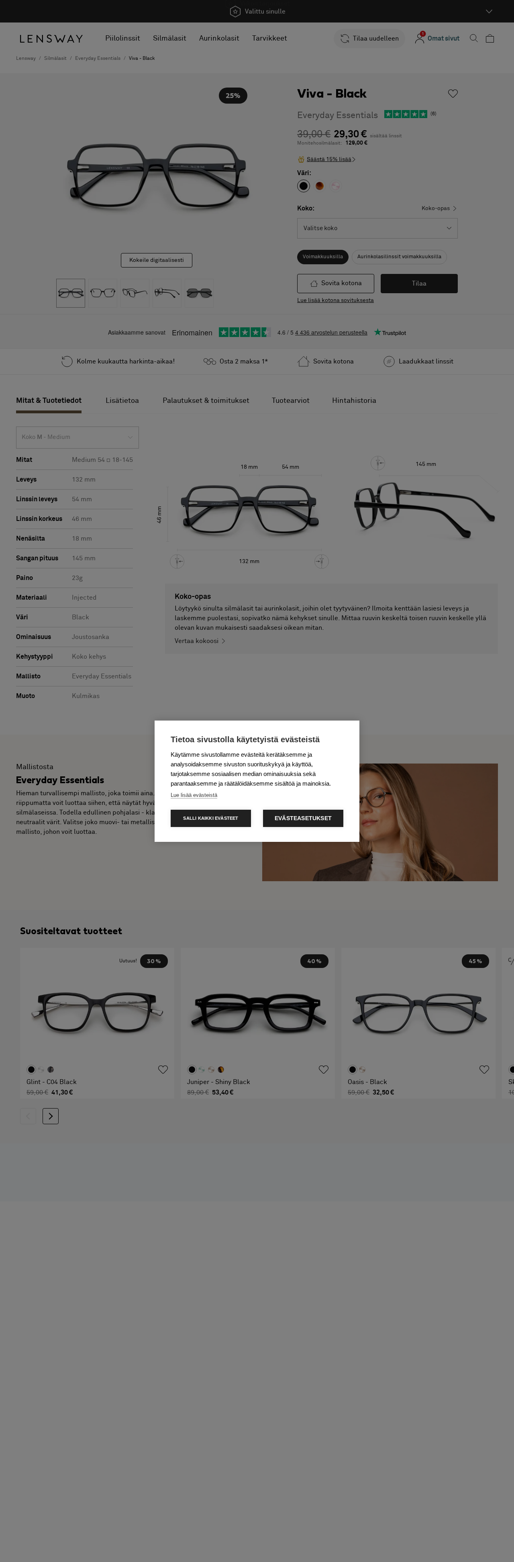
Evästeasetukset (303, 818)
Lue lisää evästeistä (194, 795)
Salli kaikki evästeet (210, 818)
